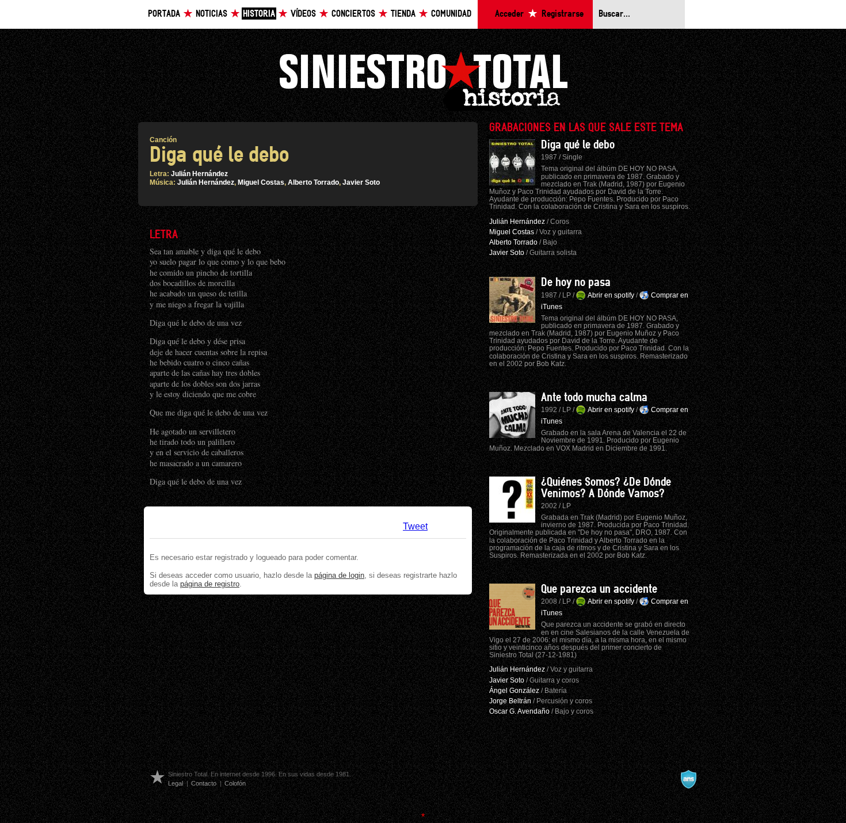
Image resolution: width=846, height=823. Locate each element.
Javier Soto (361, 182)
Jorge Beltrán (510, 701)
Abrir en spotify (611, 295)
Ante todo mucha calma (594, 398)
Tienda (403, 14)
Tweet (415, 526)
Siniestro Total (423, 79)
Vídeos (303, 14)
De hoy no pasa (576, 282)
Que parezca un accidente (599, 589)
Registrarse (563, 14)
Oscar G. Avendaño (519, 711)
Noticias (211, 14)
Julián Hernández (199, 174)
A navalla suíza (688, 779)
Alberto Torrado (313, 182)
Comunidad (451, 14)
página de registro (209, 584)
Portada (164, 14)
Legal (175, 783)
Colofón (235, 783)
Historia (259, 14)
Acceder (509, 14)
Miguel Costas (261, 182)
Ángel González (514, 691)
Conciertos (353, 14)
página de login (339, 575)
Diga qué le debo (578, 145)
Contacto (203, 783)
